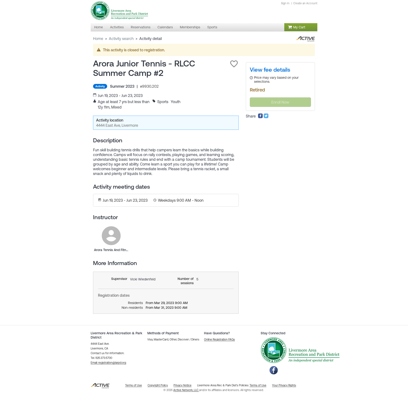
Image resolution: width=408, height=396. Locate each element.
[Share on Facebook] (260, 117)
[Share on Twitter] (266, 117)
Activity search (121, 38)
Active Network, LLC (186, 390)
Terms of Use (258, 385)
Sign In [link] (285, 3)
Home (98, 38)
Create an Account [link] (305, 3)
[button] (234, 64)
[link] (111, 235)
